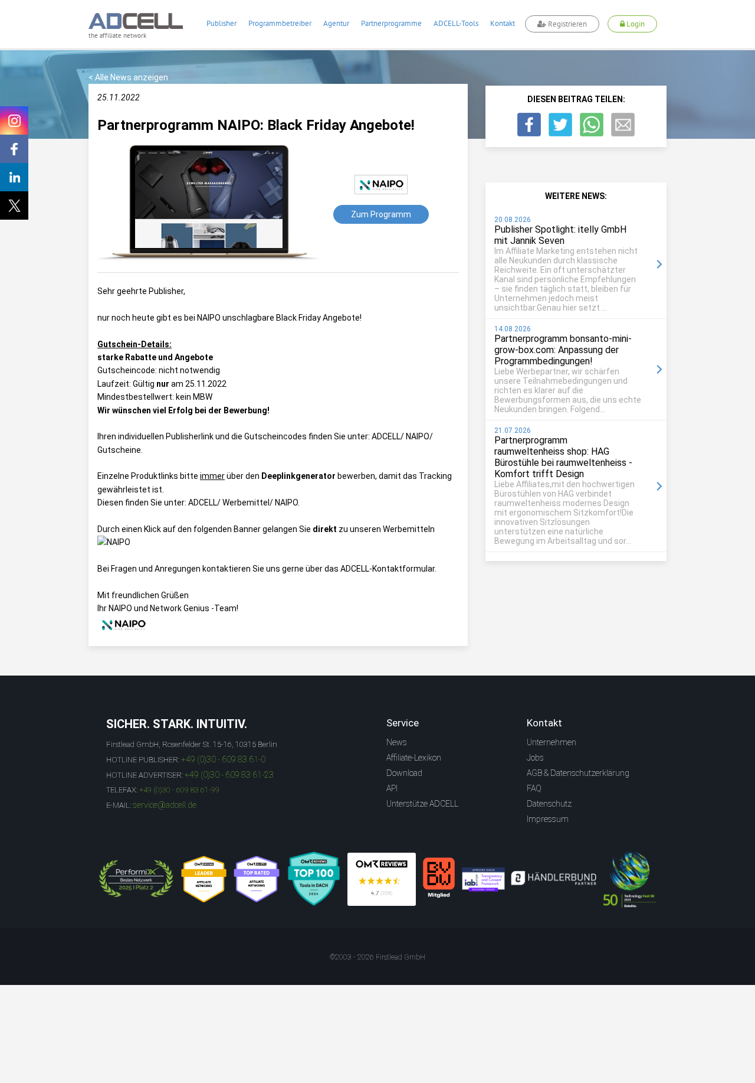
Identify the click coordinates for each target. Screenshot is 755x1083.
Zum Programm (381, 214)
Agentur (336, 23)
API (392, 788)
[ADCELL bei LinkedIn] (14, 177)
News (396, 742)
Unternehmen (551, 742)
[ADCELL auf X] (14, 205)
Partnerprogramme (391, 23)
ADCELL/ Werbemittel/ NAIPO (243, 502)
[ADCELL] (381, 879)
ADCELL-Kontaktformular (387, 568)
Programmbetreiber (279, 23)
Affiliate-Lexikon (413, 757)
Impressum (548, 819)
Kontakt (502, 23)
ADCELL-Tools (456, 23)
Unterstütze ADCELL (422, 803)
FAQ (534, 788)
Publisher (221, 23)
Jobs (535, 757)
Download (404, 773)
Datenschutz (549, 803)
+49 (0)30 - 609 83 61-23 (229, 774)
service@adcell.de (164, 805)
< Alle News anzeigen (128, 77)
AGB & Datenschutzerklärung (578, 773)
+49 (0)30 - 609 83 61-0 (223, 759)
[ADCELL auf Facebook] (14, 149)
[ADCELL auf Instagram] (14, 120)
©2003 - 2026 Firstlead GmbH (377, 957)
